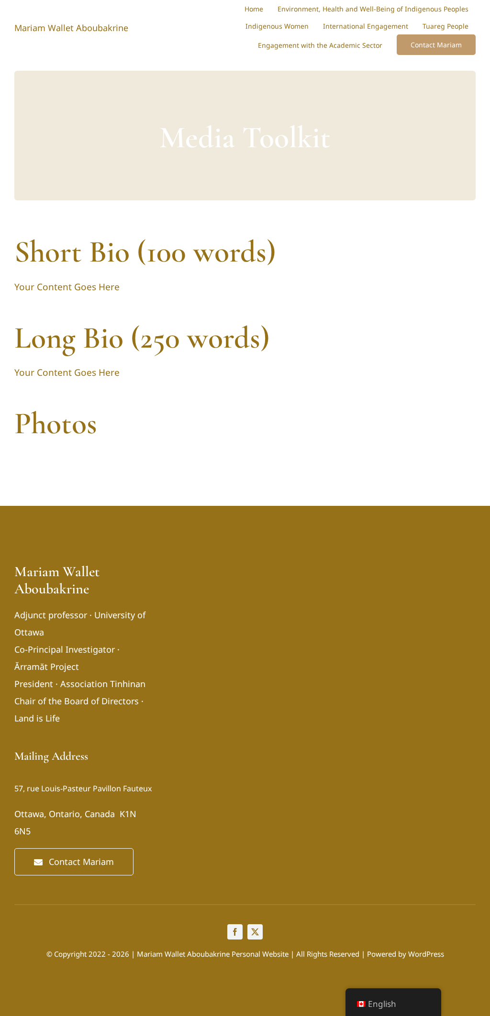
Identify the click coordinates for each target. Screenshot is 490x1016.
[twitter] (255, 932)
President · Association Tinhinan (79, 683)
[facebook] (235, 932)
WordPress (426, 954)
